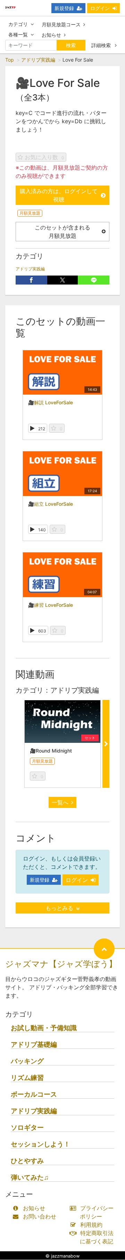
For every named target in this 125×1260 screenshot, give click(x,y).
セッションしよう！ (40, 1144)
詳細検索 (101, 45)
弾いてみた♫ (30, 1177)
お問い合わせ (39, 1216)
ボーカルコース (34, 1094)
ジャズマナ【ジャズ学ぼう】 (61, 964)
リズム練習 (27, 1078)
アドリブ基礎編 (34, 1044)
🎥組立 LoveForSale (50, 504)
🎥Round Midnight (51, 751)
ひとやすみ (27, 1161)
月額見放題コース (61, 24)
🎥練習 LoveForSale (50, 605)
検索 (71, 45)
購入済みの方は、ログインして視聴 (59, 195)
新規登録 (64, 8)
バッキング (27, 1061)
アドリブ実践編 (38, 60)
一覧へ (60, 802)
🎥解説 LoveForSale (50, 402)
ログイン (100, 8)
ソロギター (27, 1128)
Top (9, 60)
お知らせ (51, 35)
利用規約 (91, 1224)
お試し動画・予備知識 (44, 1028)
